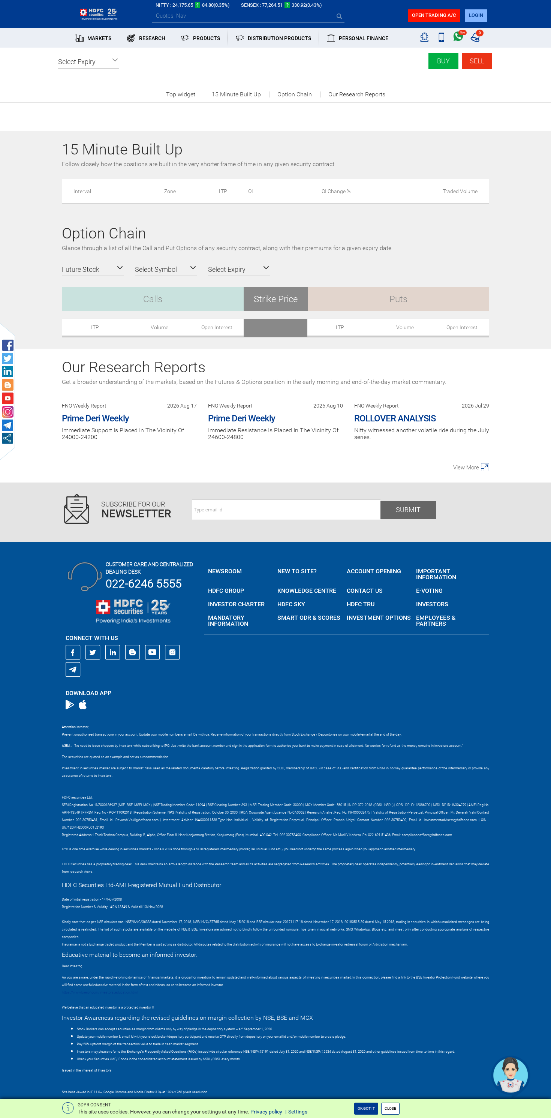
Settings (297, 1112)
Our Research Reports (356, 94)
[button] (88, 62)
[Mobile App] (441, 37)
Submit (408, 510)
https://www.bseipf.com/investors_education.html (100, 992)
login (476, 15)
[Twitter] (92, 652)
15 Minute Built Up (236, 94)
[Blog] (132, 652)
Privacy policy (266, 1112)
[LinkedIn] (112, 652)
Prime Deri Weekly (95, 418)
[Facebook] (73, 652)
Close (390, 1108)
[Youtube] (152, 652)
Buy (443, 61)
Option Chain (294, 94)
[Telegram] (73, 669)
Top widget (180, 94)
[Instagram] (172, 652)
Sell (477, 61)
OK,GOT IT (366, 1108)
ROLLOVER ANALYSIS (395, 418)
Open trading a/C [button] (434, 15)
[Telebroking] (424, 37)
